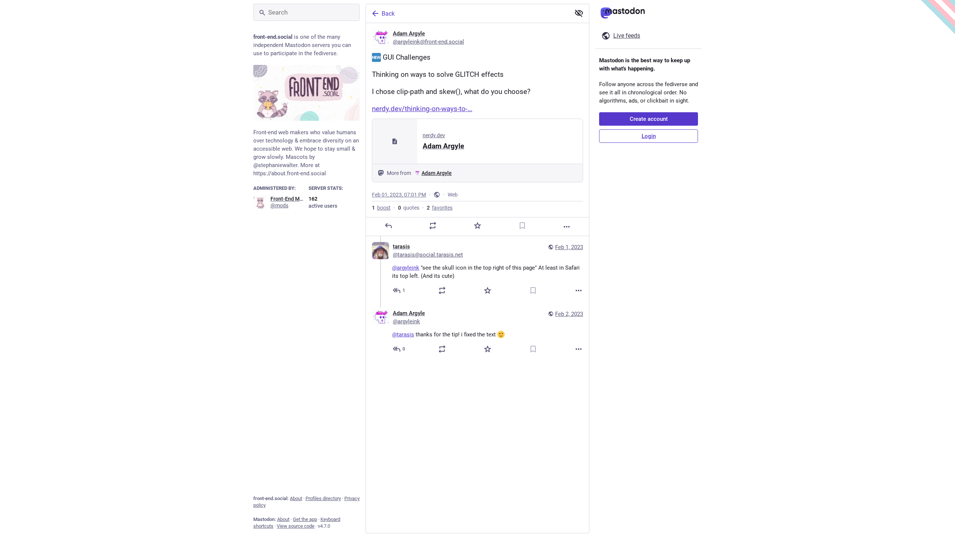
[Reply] (388, 225)
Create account (649, 119)
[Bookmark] (522, 225)
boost (381, 208)
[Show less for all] (579, 13)
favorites (440, 208)
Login (649, 136)
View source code (295, 526)
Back (388, 13)
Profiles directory (323, 498)
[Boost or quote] (432, 225)
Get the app (305, 519)
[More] (566, 226)
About (296, 498)
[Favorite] (477, 225)
